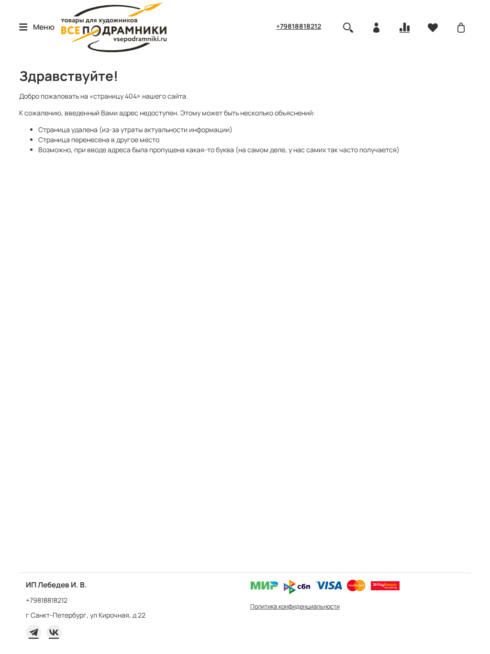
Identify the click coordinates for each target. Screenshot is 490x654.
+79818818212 (298, 26)
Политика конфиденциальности (295, 606)
